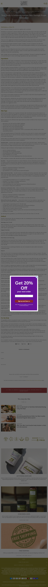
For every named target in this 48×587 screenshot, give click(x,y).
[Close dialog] (37, 277)
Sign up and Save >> (24, 301)
